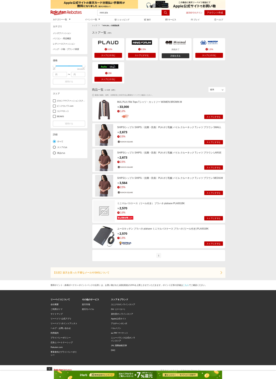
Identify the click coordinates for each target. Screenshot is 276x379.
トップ (94, 25)
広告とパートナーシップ (62, 342)
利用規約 (55, 333)
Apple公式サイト (118, 318)
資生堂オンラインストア (122, 314)
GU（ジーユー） (118, 309)
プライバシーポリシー (61, 338)
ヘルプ (220, 19)
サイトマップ (57, 314)
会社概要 (55, 304)
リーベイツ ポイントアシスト (64, 323)
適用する (69, 81)
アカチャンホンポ (119, 323)
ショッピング (123, 19)
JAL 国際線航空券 (119, 345)
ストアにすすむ (108, 55)
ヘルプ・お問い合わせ (61, 328)
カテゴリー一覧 (60, 19)
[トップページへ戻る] (66, 13)
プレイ (197, 19)
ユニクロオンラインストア (123, 304)
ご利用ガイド (57, 309)
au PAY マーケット (119, 333)
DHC (113, 350)
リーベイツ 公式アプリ (61, 318)
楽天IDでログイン (194, 13)
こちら (186, 285)
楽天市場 (86, 304)
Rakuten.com (57, 347)
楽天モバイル (88, 309)
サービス (172, 19)
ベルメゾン (116, 328)
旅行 (149, 19)
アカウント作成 (215, 12)
